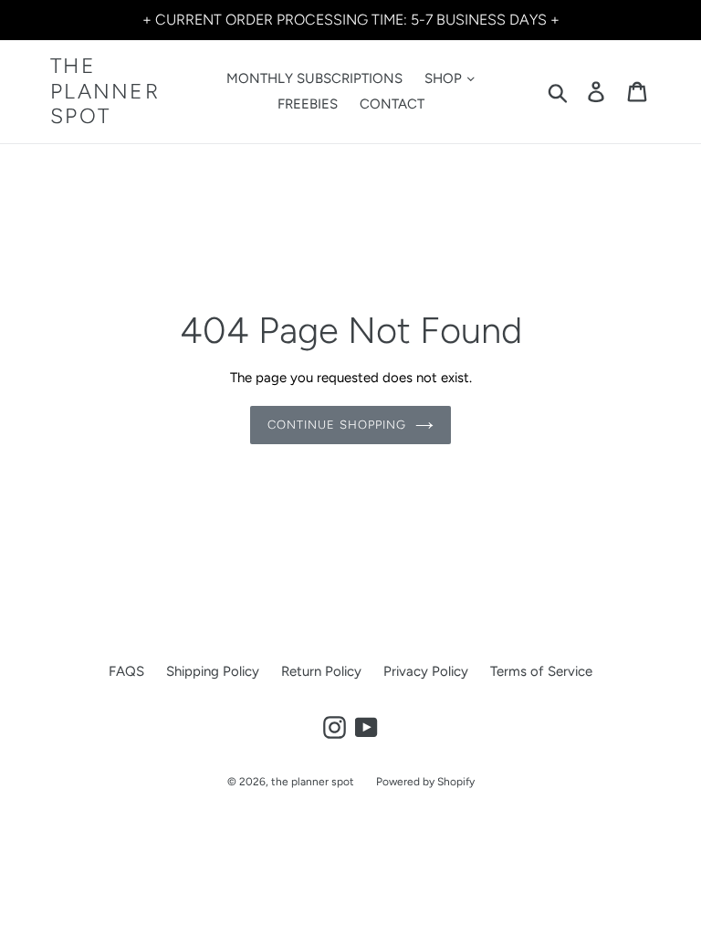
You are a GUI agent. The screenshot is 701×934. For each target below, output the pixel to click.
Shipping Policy (212, 671)
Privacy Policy (425, 671)
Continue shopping (336, 424)
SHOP (445, 78)
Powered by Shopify (425, 781)
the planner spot (105, 91)
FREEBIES (307, 104)
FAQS (126, 671)
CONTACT (392, 104)
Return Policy (321, 671)
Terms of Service (541, 671)
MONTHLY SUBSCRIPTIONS (314, 78)
